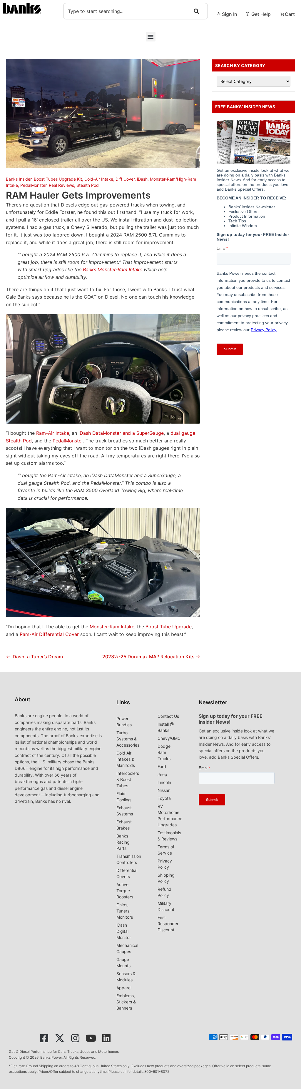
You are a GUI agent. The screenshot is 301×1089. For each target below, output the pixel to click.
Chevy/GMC (169, 738)
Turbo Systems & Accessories (127, 738)
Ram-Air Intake (52, 433)
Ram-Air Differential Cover (49, 634)
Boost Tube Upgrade (169, 627)
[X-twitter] (59, 1038)
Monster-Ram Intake (112, 627)
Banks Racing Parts (123, 842)
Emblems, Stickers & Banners (126, 1001)
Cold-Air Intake (98, 179)
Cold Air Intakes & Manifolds (125, 759)
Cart (290, 14)
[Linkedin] (106, 1038)
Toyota (164, 798)
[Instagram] (75, 1038)
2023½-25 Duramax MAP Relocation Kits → (151, 657)
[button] (150, 36)
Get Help (261, 14)
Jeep (162, 774)
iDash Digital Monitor (123, 931)
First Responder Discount (168, 923)
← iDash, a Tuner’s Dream (34, 657)
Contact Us (168, 716)
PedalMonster (33, 185)
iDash (142, 179)
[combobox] (135, 11)
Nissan (164, 790)
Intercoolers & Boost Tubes (127, 779)
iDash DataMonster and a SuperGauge (121, 433)
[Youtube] (91, 1038)
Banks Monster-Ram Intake (112, 269)
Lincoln (164, 782)
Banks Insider (18, 179)
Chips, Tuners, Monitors (124, 911)
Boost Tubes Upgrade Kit (58, 179)
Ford (162, 766)
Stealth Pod (87, 185)
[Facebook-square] (44, 1038)
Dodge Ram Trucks (164, 752)
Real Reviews (61, 185)
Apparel (123, 987)
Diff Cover (125, 179)
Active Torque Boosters (124, 890)
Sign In (229, 14)
